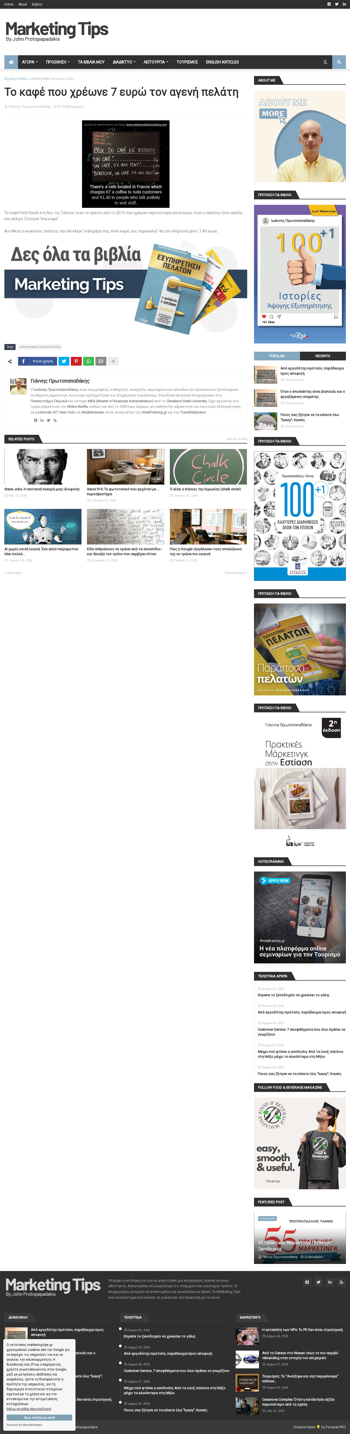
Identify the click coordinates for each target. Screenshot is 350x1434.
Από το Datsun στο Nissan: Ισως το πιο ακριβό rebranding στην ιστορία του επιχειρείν (300, 1355)
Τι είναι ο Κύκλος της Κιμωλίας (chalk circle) (205, 489)
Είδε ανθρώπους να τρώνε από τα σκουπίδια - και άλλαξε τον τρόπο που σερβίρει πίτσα (124, 551)
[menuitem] (11, 62)
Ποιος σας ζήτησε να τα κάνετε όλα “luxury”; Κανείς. (310, 417)
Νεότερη (14, 573)
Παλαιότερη (234, 573)
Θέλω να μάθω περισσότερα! (29, 1409)
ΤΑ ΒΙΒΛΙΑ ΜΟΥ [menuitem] (91, 62)
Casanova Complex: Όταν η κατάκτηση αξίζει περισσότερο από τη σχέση (298, 1401)
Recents (323, 356)
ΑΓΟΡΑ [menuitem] (28, 62)
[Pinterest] (76, 361)
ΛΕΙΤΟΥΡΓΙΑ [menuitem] (154, 62)
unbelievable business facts (52, 79)
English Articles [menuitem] (222, 62)
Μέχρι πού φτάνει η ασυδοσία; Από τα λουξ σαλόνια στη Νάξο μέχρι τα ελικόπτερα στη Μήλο (300, 1054)
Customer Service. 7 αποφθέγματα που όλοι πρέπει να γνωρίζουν (301, 1031)
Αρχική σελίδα (15, 79)
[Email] (100, 361)
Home (8, 4)
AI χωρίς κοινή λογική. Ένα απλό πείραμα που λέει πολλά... (41, 551)
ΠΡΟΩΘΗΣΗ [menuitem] (56, 62)
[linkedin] (41, 420)
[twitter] (48, 420)
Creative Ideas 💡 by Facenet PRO (319, 1427)
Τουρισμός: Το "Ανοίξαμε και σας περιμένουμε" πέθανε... (300, 1378)
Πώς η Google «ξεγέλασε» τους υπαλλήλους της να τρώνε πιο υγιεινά (206, 551)
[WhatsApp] (88, 361)
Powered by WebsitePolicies (24, 1424)
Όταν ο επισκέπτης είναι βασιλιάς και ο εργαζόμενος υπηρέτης (313, 393)
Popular (277, 356)
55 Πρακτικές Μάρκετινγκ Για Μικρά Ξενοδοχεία (294, 1245)
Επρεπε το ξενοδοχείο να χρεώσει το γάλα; (293, 995)
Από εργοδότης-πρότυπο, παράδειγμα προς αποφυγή (312, 370)
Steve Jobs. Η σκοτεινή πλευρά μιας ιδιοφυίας (42, 489)
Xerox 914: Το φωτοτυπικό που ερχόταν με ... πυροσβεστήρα (123, 491)
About (22, 4)
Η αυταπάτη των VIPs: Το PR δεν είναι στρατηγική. (302, 1330)
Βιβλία (37, 4)
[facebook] (35, 420)
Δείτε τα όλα (237, 439)
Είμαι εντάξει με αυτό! (39, 1418)
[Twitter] (64, 361)
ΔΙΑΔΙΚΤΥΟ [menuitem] (122, 62)
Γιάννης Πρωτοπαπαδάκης (60, 381)
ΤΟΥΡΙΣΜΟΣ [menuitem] (187, 62)
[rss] (55, 420)
